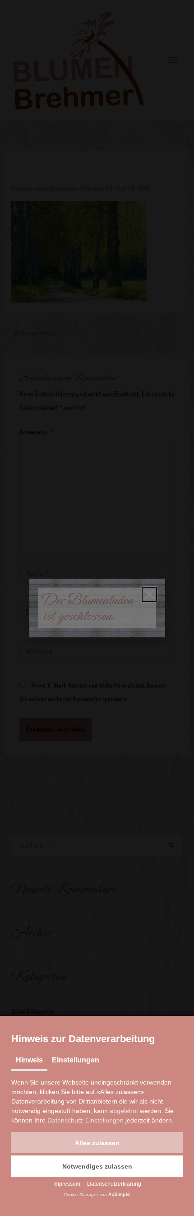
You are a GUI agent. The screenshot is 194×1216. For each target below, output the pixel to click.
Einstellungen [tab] (75, 1060)
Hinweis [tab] (29, 1060)
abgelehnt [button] (124, 1110)
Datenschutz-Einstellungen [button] (85, 1120)
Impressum (66, 1184)
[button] (97, 1142)
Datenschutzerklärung (114, 1184)
